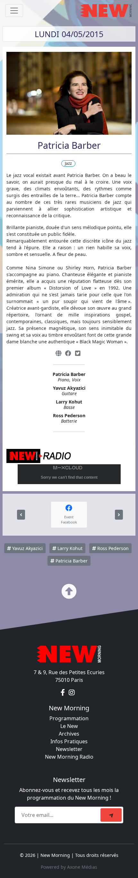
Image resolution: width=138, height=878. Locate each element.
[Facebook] (68, 353)
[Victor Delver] (21, 515)
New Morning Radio (69, 756)
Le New (69, 726)
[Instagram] (72, 692)
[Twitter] (77, 353)
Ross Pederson (112, 548)
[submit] (111, 815)
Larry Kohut (69, 548)
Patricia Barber (71, 561)
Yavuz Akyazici (27, 548)
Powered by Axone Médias (69, 867)
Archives (69, 733)
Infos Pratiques (69, 741)
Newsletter (69, 749)
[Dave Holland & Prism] (119, 515)
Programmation (69, 718)
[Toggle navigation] (14, 10)
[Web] (58, 353)
